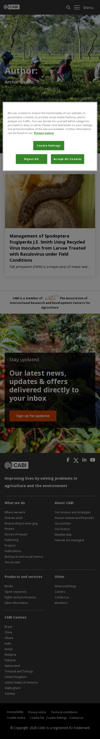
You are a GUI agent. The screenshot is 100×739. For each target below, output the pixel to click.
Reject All (31, 159)
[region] (50, 136)
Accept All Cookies (67, 159)
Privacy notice (44, 133)
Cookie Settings (49, 145)
